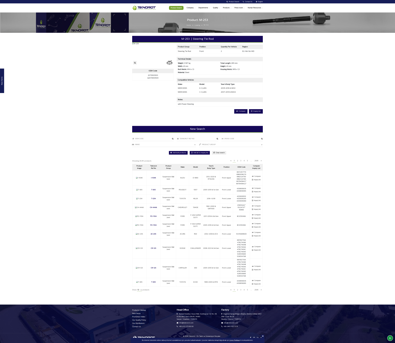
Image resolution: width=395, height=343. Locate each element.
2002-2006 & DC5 (211, 234)
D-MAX (195, 178)
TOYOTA (182, 199)
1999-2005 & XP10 (211, 282)
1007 (195, 190)
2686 (256, 161)
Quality (215, 8)
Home (188, 25)
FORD (182, 216)
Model (195, 167)
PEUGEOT (182, 190)
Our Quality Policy (139, 320)
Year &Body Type (211, 167)
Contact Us (136, 327)
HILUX (195, 199)
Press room (238, 8)
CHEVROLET (182, 207)
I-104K (153, 178)
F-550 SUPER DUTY (195, 225)
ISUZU (182, 178)
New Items (136, 313)
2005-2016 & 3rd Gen (211, 225)
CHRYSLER (183, 268)
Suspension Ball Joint (168, 178)
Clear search (220, 153)
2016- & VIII (211, 199)
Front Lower (226, 190)
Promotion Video (138, 317)
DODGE (182, 248)
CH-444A (153, 207)
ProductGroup (168, 167)
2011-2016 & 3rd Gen (211, 216)
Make (183, 167)
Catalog (197, 25)
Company (190, 8)
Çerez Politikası (234, 340)
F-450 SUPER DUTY (195, 216)
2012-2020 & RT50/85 (211, 178)
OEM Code (241, 167)
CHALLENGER (195, 248)
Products (226, 8)
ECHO (195, 282)
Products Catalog (139, 310)
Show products (140, 290)
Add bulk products (179, 153)
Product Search (176, 8)
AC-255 (153, 234)
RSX (195, 234)
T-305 (153, 190)
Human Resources (254, 8)
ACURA (182, 234)
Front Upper (226, 178)
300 (195, 268)
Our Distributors (138, 323)
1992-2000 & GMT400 (211, 208)
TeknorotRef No (153, 167)
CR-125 (153, 248)
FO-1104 (153, 216)
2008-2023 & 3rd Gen (211, 248)
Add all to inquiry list (200, 153)
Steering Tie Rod (184, 51)
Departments (203, 8)
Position (227, 167)
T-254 (153, 199)
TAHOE (195, 207)
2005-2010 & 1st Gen (211, 190)
